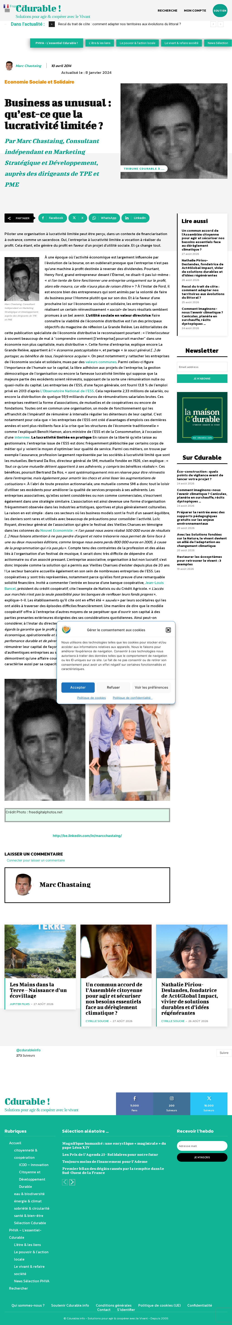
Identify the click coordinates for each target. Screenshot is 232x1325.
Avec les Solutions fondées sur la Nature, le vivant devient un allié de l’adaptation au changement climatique (202, 540)
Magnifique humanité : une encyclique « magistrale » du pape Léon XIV (114, 1145)
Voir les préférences (151, 687)
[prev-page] (65, 1182)
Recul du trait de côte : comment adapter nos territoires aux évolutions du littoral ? (119, 24)
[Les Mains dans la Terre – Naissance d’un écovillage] (40, 951)
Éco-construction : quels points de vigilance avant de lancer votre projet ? (200, 475)
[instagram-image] (14, 1077)
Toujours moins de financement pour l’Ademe (104, 1161)
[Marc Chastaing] (10, 65)
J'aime (134, 1094)
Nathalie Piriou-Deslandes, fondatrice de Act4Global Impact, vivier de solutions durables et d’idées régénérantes (202, 268)
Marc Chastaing (28, 66)
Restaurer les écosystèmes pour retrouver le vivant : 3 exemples (199, 560)
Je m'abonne (202, 379)
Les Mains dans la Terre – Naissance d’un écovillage (38, 990)
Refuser (113, 687)
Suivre (224, 1053)
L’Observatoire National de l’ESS (67, 391)
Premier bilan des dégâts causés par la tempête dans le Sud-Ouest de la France (113, 1170)
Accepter (78, 687)
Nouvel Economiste (56, 530)
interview (22, 437)
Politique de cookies (91, 697)
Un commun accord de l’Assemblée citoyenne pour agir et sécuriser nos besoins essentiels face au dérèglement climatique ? (203, 240)
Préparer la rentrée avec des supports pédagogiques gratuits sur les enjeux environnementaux (201, 517)
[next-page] (72, 1182)
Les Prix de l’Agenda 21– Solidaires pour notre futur (110, 1154)
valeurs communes (100, 362)
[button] (168, 630)
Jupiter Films (20, 1004)
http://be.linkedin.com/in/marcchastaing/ (87, 836)
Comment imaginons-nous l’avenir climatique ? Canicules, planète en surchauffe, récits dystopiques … (202, 316)
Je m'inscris (202, 1157)
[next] (220, 24)
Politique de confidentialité (132, 697)
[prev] (213, 24)
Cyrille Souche (97, 1021)
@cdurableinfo (28, 1050)
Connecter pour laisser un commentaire (36, 860)
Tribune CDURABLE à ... (144, 168)
